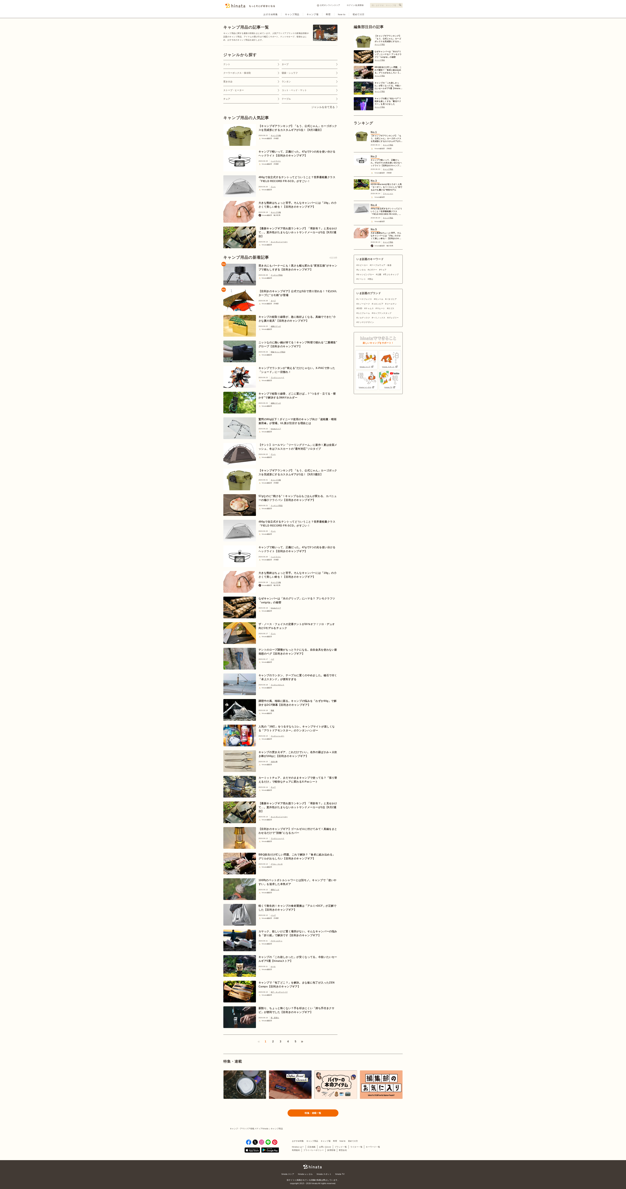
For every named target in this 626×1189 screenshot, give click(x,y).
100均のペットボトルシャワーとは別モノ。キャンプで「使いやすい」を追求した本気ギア (297, 882)
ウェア (383, 270)
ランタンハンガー (277, 736)
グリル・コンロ (277, 864)
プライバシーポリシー (313, 1150)
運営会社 (343, 1150)
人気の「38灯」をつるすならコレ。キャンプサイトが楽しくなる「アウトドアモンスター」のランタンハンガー (297, 728)
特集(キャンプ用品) (278, 352)
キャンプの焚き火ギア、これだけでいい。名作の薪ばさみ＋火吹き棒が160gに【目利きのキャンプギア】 (298, 754)
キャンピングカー (366, 274)
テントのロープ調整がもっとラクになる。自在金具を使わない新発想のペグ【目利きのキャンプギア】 (298, 651)
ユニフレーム (364, 313)
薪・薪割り (275, 1018)
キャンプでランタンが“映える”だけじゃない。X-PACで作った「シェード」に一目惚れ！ (297, 370)
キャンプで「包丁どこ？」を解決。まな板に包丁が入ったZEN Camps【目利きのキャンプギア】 (297, 984)
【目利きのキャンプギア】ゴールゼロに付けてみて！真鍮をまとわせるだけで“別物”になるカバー (298, 831)
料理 (328, 14)
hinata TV (339, 1174)
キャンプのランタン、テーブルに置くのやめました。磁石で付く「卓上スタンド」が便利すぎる (298, 677)
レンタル (362, 270)
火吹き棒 (274, 761)
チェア (273, 787)
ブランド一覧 (341, 1147)
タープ (273, 301)
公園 (379, 274)
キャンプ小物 (276, 135)
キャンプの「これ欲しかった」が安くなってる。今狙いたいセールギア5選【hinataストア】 (298, 959)
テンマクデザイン (366, 322)
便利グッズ (275, 890)
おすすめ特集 (270, 14)
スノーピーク (364, 304)
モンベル (379, 299)
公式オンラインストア (330, 5)
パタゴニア (392, 299)
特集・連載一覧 (313, 1113)
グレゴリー (393, 318)
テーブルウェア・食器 (381, 265)
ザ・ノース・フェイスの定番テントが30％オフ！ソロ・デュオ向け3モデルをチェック (297, 626)
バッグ (273, 915)
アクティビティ (277, 941)
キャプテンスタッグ (382, 313)
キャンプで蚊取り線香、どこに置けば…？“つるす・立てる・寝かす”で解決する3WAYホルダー (297, 395)
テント (273, 187)
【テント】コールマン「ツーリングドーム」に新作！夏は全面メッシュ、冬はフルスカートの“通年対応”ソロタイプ (298, 446)
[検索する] (400, 5)
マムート (381, 308)
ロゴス (391, 308)
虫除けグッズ (276, 326)
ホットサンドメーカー (279, 242)
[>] (302, 1041)
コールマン (392, 304)
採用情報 (331, 1150)
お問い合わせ (325, 1147)
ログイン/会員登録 (355, 5)
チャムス (369, 308)
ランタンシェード (277, 377)
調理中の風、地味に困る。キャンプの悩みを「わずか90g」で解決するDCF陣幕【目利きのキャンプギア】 (298, 703)
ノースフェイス (365, 299)
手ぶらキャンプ (391, 274)
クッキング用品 (277, 275)
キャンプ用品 (292, 14)
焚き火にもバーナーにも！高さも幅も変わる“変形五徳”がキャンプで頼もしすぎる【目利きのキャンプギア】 (298, 267)
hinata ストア (288, 1174)
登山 (371, 279)
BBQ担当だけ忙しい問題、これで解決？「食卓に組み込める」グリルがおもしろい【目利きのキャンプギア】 (297, 856)
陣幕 (272, 710)
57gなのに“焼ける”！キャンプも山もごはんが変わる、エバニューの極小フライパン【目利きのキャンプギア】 (298, 498)
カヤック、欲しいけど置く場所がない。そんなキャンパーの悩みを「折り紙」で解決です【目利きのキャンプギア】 (298, 933)
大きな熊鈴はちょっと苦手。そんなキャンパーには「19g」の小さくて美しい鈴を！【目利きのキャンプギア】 (298, 204)
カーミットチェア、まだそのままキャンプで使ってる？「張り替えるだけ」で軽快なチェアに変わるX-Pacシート (298, 779)
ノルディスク (364, 318)
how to (341, 14)
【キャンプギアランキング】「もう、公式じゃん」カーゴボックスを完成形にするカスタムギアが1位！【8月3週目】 (298, 128)
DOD (360, 308)
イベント (362, 279)
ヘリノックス (379, 318)
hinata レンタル (305, 1174)
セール (273, 966)
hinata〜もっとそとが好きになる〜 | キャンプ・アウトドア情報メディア (313, 1166)
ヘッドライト (276, 161)
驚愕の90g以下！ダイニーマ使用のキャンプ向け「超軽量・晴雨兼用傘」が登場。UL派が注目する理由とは (298, 421)
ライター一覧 (356, 1147)
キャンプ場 (313, 14)
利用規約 (296, 1150)
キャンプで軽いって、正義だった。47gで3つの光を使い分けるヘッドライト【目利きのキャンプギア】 (297, 153)
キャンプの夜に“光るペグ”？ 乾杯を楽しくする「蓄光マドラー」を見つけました (388, 101)
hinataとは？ (298, 1147)
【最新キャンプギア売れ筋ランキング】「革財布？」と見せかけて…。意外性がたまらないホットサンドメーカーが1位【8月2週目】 (298, 232)
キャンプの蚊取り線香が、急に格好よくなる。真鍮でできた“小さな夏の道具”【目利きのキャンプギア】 (297, 318)
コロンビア (378, 304)
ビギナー (373, 270)
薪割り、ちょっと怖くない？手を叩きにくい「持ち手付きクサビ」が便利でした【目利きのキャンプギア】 (297, 1010)
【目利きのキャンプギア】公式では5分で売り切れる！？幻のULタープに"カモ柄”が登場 (298, 293)
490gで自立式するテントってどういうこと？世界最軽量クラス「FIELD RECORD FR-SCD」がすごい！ (297, 179)
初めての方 (359, 14)
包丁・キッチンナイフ (279, 992)
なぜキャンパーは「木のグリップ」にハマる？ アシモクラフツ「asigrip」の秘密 (297, 600)
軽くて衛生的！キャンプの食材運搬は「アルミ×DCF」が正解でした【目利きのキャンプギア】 (297, 907)
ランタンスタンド (277, 685)
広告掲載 (311, 1147)
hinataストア (276, 429)
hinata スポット (324, 1174)
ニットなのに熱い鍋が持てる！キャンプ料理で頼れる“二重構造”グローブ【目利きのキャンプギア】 (298, 344)
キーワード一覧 (373, 1147)
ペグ (272, 659)
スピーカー (363, 265)
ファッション (388, 193)
